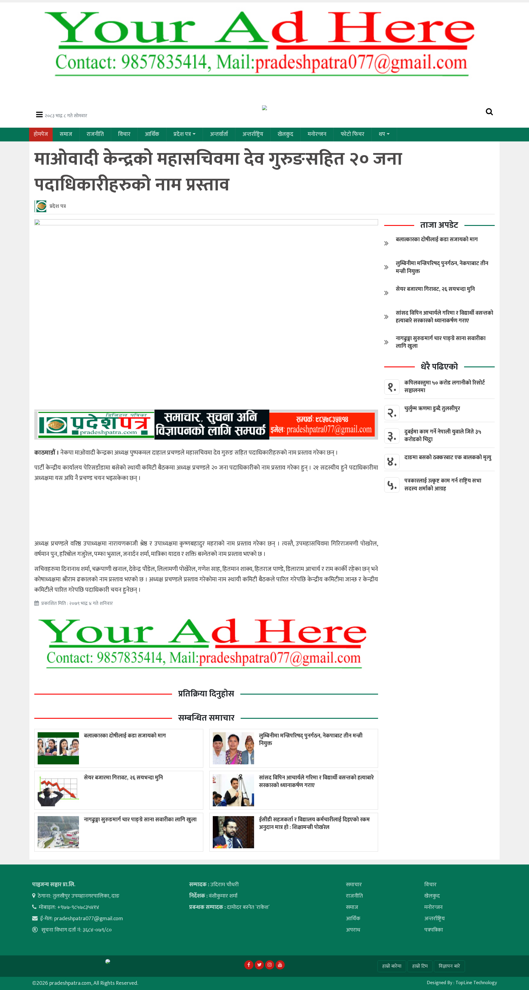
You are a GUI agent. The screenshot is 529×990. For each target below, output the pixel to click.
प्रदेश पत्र (182, 134)
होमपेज (41, 134)
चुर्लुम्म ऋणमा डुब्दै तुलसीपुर (432, 408)
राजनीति (95, 134)
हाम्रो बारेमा (391, 966)
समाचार (354, 884)
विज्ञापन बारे (449, 966)
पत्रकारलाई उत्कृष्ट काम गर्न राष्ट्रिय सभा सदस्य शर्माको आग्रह (442, 484)
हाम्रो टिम (420, 966)
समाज (66, 134)
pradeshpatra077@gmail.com (88, 918)
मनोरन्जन (317, 134)
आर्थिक (152, 134)
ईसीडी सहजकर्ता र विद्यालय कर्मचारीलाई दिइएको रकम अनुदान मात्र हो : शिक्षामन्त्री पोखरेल (314, 823)
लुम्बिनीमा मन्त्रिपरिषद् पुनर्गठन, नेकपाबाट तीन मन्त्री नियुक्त (310, 739)
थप (382, 134)
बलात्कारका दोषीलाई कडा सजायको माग (125, 736)
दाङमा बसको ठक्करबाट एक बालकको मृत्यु (447, 457)
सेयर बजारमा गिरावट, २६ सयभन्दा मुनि (123, 777)
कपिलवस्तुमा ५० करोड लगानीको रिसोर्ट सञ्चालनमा (444, 386)
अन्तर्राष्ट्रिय (252, 134)
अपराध (353, 930)
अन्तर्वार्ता (219, 134)
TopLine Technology (476, 983)
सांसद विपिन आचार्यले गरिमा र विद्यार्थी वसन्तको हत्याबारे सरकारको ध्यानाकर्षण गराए (316, 781)
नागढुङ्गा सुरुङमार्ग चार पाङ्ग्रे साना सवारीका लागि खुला (140, 819)
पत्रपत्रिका (433, 930)
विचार (124, 134)
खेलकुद (285, 134)
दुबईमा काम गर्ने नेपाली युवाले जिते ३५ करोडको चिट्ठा (442, 435)
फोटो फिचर (352, 134)
